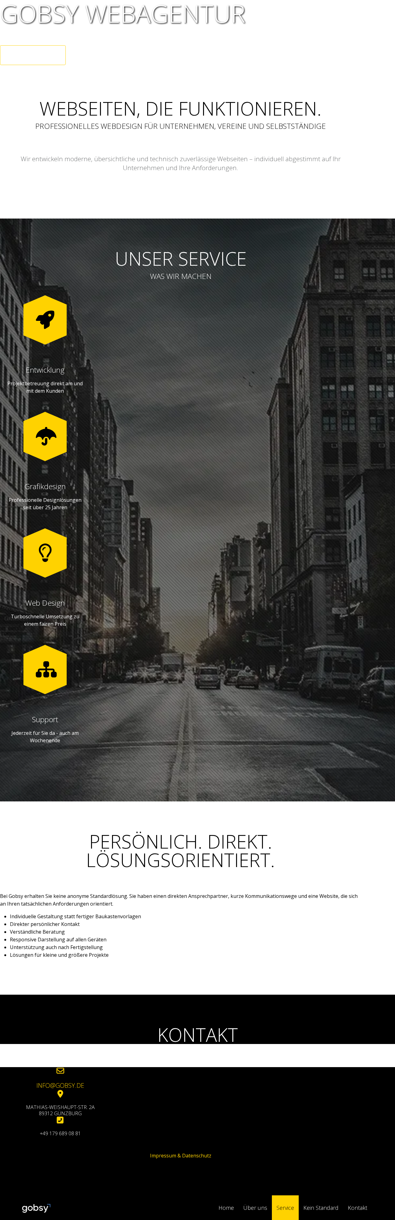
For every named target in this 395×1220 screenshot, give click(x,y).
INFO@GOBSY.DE (60, 1085)
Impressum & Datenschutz (180, 1155)
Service (285, 1207)
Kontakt (357, 1207)
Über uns (255, 1207)
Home (226, 1207)
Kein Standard (321, 1207)
